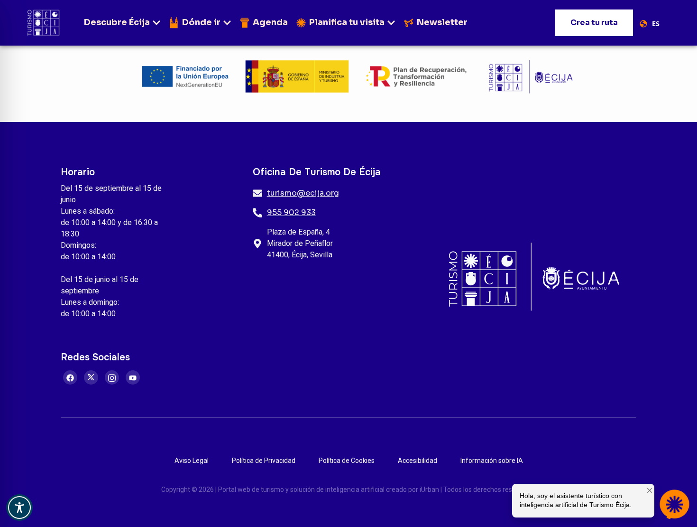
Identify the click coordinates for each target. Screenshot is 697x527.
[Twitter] (91, 377)
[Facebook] (70, 377)
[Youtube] (133, 377)
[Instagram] (112, 377)
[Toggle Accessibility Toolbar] (19, 507)
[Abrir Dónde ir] (227, 22)
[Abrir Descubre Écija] (156, 22)
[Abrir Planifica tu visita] (391, 22)
